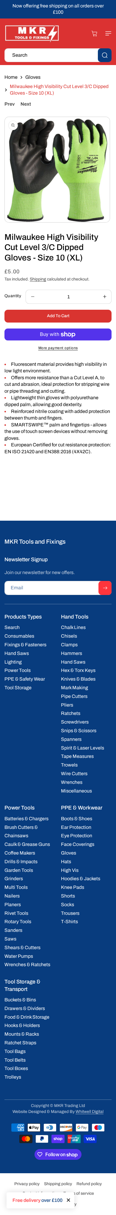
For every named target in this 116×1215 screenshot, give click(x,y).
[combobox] (58, 55)
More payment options (58, 348)
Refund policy (89, 1184)
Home (11, 77)
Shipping (38, 279)
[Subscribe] (105, 588)
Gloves (32, 77)
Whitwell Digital (90, 1111)
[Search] (105, 55)
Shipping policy (58, 1184)
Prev (9, 104)
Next (26, 104)
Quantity (12, 296)
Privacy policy (27, 1184)
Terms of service (78, 1193)
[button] (106, 33)
